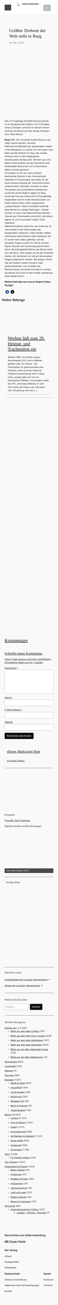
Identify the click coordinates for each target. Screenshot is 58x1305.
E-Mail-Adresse (13, 709)
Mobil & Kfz (16, 1096)
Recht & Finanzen (19, 1105)
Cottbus (15, 1118)
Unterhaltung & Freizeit (16, 1166)
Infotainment (17, 1183)
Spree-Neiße (17, 1140)
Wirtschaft (10, 1206)
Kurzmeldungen (18, 1131)
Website (9, 722)
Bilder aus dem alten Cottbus (25, 1031)
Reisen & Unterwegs (21, 1201)
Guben (14, 1127)
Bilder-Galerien (18, 1170)
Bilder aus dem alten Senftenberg (27, 1040)
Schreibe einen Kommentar (23, 653)
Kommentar (11, 668)
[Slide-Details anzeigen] (29, 850)
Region (8, 1114)
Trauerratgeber (18, 1110)
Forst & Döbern (18, 1122)
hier (10, 285)
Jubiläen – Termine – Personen (31, 1212)
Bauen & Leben (18, 1083)
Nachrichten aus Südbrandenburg (25, 1235)
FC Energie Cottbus (20, 1157)
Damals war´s (12, 1028)
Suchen (36, 1006)
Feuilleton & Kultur (19, 1179)
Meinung (9, 1070)
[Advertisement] (29, 517)
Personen (9, 1075)
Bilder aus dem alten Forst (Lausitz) (28, 1036)
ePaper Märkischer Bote (23, 751)
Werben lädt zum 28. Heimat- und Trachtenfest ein (26, 344)
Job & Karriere (18, 1092)
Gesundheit (16, 1087)
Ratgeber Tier (17, 1101)
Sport (7, 1154)
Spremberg (16, 1149)
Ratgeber (9, 1079)
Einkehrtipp (16, 1174)
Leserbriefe (10, 1066)
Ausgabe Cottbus (16, 760)
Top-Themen (27, 46)
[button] (7, 292)
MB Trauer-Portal (15, 1241)
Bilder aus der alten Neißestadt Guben (29, 1049)
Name (8, 697)
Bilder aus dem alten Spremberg (26, 1044)
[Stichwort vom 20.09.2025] (29, 517)
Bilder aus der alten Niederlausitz (27, 1057)
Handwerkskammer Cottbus (25, 1209)
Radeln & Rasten (19, 1197)
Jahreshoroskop (19, 1188)
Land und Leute (18, 1192)
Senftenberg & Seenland (22, 1136)
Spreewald (14, 46)
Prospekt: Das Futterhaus (17, 820)
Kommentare (16, 640)
